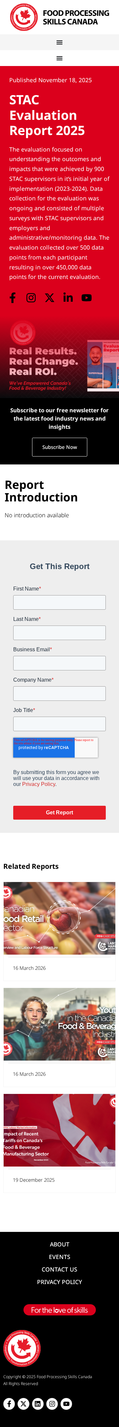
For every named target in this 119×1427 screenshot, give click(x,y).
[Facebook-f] (12, 297)
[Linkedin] (38, 1404)
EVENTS (59, 1257)
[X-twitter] (49, 297)
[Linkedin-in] (68, 297)
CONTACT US (59, 1269)
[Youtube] (86, 297)
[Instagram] (30, 297)
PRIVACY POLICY (59, 1282)
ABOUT (59, 1244)
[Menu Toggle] (59, 42)
